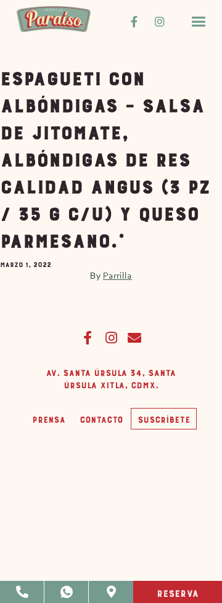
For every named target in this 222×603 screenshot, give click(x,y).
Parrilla (117, 275)
